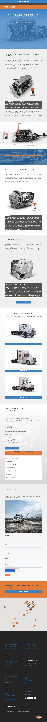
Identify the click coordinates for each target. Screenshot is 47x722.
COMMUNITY (27, 682)
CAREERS (26, 678)
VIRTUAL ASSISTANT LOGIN (10, 684)
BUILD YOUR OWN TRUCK (10, 667)
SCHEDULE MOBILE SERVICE (10, 699)
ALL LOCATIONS (28, 687)
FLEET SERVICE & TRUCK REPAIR (31, 646)
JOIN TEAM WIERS (23, 1)
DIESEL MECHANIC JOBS (30, 680)
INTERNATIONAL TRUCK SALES (11, 661)
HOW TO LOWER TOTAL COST (11, 676)
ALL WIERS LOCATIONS (23, 591)
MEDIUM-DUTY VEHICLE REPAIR (11, 646)
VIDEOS (6, 678)
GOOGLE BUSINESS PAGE (30, 691)
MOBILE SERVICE (8, 650)
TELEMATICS (27, 657)
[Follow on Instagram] (28, 698)
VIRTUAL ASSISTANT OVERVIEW (31, 667)
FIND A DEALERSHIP (9, 697)
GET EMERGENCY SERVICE (10, 701)
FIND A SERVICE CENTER (10, 695)
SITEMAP (22, 709)
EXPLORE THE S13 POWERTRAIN (23, 302)
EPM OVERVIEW (28, 670)
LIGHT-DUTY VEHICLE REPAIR (11, 648)
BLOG (6, 680)
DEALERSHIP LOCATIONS (10, 670)
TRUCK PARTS (7, 665)
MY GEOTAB (7, 687)
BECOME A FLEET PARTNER (30, 665)
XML (26, 709)
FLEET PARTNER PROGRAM (30, 644)
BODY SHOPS (27, 655)
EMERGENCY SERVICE (9, 653)
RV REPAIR (27, 653)
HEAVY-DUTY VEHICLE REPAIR (11, 644)
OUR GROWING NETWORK (30, 689)
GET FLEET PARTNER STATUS (12, 448)
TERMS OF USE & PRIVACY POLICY (12, 709)
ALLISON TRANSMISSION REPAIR (31, 648)
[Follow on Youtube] (35, 698)
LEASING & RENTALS (9, 663)
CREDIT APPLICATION (9, 682)
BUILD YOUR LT (23, 371)
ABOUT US (27, 676)
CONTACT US (7, 693)
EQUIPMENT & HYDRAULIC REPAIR (32, 650)
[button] (30, 605)
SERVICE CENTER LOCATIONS (11, 655)
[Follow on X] (30, 698)
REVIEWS (26, 684)
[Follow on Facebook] (25, 698)
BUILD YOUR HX (23, 344)
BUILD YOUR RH (23, 398)
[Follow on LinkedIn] (32, 698)
